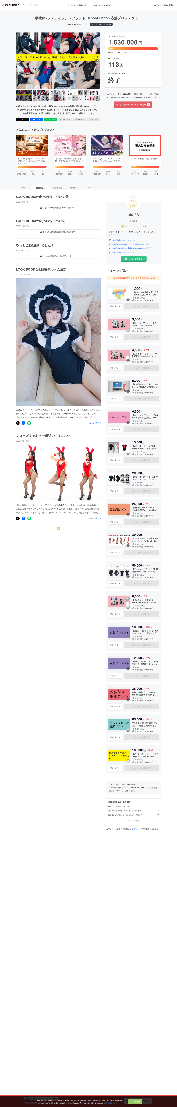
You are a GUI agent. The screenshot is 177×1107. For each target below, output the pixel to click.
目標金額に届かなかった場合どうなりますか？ (124, 811)
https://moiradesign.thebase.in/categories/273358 (132, 248)
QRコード (94, 119)
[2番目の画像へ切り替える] (41, 95)
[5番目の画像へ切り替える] (92, 95)
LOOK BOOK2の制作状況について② (42, 196)
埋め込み (80, 119)
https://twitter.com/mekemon (123, 240)
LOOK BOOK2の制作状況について (40, 221)
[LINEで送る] (29, 423)
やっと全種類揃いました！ (35, 245)
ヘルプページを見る (134, 820)
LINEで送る (52, 119)
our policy (109, 1103)
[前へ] (19, 61)
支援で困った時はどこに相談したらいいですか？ (125, 815)
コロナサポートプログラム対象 (101, 24)
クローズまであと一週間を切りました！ (44, 435)
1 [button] (58, 528)
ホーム (24, 187)
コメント (90, 187)
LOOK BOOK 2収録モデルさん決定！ (42, 269)
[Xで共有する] (18, 423)
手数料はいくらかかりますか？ (119, 806)
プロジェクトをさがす (102, 5)
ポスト (24, 119)
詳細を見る (114, 306)
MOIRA (70, 24)
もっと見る (94, 423)
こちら (134, 828)
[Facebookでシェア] (23, 423)
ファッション (81, 24)
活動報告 (40, 187)
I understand (135, 1102)
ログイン (157, 5)
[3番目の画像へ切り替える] (58, 95)
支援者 (57, 187)
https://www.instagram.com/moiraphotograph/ (130, 244)
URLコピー (66, 119)
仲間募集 (74, 187)
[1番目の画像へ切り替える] (24, 95)
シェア (38, 119)
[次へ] (97, 61)
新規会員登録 (169, 5)
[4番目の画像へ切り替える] (75, 95)
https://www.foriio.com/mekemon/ (125, 252)
